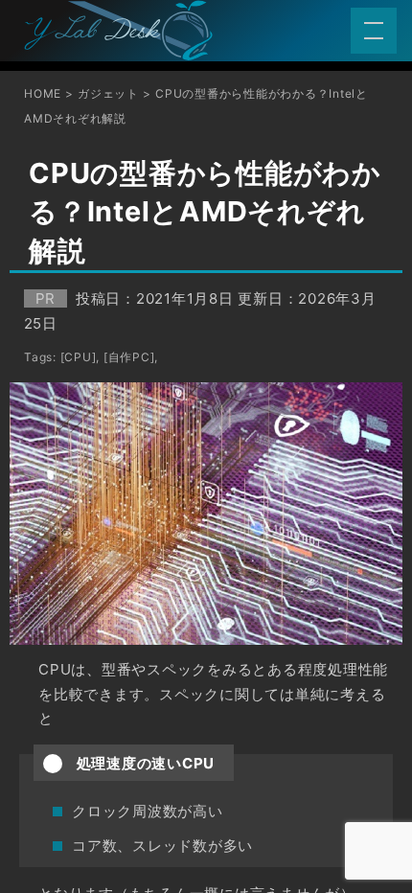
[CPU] (78, 357)
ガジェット (108, 93)
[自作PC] (129, 357)
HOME (42, 93)
